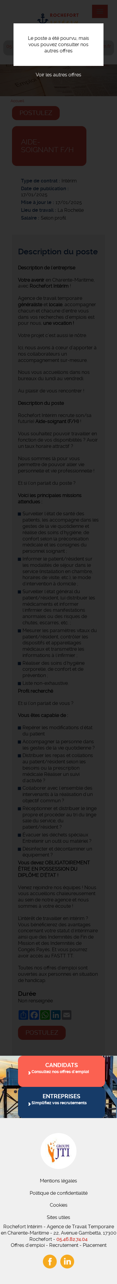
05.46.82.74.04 (72, 1239)
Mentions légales (58, 1181)
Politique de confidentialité (59, 1193)
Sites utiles (58, 1217)
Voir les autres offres (58, 75)
